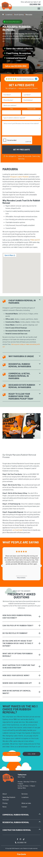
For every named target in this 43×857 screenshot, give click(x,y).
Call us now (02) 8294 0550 (15, 66)
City (11, 109)
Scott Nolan (21, 577)
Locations (8, 14)
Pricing (4, 803)
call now (31, 754)
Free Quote (21, 854)
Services (25, 794)
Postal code (31, 109)
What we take (26, 803)
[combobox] (21, 118)
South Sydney (19, 14)
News (4, 807)
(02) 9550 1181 (35, 4)
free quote (11, 754)
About (4, 794)
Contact (24, 807)
